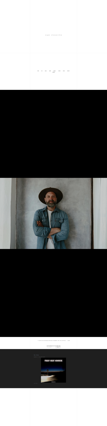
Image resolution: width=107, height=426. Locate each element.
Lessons (53, 72)
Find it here (35, 383)
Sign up (58, 347)
